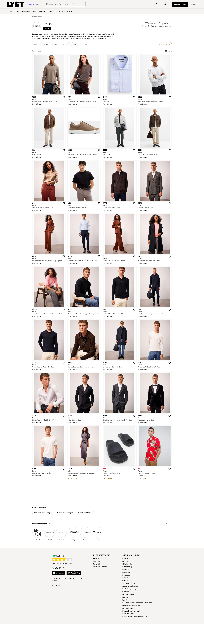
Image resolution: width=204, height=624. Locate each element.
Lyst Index (125, 597)
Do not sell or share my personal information (137, 603)
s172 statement (127, 608)
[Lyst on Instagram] (53, 569)
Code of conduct (128, 614)
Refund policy (127, 572)
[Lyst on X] (60, 569)
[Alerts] (156, 4)
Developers (126, 575)
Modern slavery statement (131, 605)
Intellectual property (129, 589)
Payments (125, 569)
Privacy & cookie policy (130, 586)
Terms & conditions (128, 583)
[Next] (171, 524)
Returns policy (127, 567)
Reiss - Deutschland (100, 567)
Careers (125, 578)
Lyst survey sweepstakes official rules (134, 617)
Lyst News (125, 600)
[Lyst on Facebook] (63, 569)
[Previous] (166, 524)
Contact (125, 581)
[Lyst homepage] (15, 4)
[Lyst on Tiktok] (56, 569)
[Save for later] (64, 97)
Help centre (126, 558)
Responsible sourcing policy (131, 611)
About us (125, 561)
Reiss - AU (96, 558)
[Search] (47, 4)
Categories (126, 592)
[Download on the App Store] (58, 573)
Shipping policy (127, 564)
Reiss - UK (96, 561)
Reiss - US (96, 564)
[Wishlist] (165, 4)
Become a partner (128, 594)
